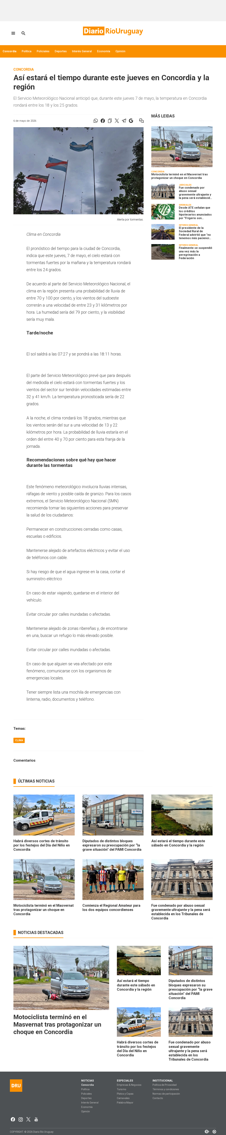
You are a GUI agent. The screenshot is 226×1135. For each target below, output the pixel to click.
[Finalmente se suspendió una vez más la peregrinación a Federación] (163, 252)
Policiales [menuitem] (43, 51)
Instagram (21, 1119)
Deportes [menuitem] (61, 51)
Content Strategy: (205, 1132)
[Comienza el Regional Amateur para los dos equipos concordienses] (113, 879)
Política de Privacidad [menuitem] (165, 1085)
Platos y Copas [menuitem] (125, 1093)
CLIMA (19, 740)
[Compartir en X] (117, 121)
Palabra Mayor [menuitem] (125, 1102)
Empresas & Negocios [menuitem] (129, 1085)
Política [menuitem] (26, 51)
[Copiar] (110, 121)
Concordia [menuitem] (9, 51)
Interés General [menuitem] (82, 51)
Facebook (13, 1119)
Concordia (23, 69)
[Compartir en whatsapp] (96, 121)
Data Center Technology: (212, 1131)
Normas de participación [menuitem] (166, 1093)
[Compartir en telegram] (124, 121)
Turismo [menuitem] (121, 1089)
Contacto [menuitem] (158, 1098)
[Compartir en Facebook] (103, 121)
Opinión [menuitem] (120, 51)
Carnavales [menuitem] (123, 1098)
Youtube (36, 1119)
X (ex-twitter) (28, 1119)
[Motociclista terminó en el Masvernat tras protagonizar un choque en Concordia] (182, 146)
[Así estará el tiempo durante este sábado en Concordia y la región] (182, 815)
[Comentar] (139, 121)
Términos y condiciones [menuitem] (166, 1089)
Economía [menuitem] (103, 51)
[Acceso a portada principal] (113, 31)
